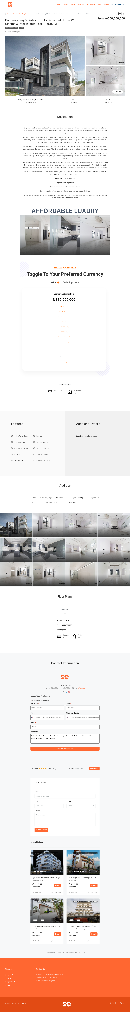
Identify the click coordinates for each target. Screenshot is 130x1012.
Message (34, 732)
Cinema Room (18, 460)
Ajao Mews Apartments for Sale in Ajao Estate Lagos (51, 878)
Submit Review (41, 830)
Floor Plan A (65, 610)
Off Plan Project (50, 853)
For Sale (33, 853)
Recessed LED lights (43, 460)
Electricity (39, 436)
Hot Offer (94, 853)
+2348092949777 (118, 4)
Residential (16, 14)
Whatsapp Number (73, 713)
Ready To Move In (11, 28)
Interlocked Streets (42, 448)
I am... (33, 723)
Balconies (17, 454)
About (73, 4)
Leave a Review (94, 768)
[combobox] (33, 717)
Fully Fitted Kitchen (42, 442)
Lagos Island (11, 975)
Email (68, 703)
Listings (65, 4)
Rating (69, 801)
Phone (33, 713)
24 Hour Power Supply (21, 436)
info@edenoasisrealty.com (46, 981)
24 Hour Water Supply (21, 448)
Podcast (107, 4)
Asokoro (9, 985)
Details (57, 886)
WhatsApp (81, 688)
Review (37, 811)
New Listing (40, 853)
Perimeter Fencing (42, 454)
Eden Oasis (38, 892)
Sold (21, 28)
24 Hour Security (19, 442)
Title (36, 801)
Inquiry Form (91, 4)
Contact (81, 4)
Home (58, 4)
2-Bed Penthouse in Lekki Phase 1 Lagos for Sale (50, 926)
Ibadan (9, 978)
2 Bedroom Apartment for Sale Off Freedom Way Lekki (88, 926)
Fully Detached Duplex (28, 14)
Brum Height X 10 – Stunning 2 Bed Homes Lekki (86, 878)
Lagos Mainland (12, 982)
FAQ (99, 4)
